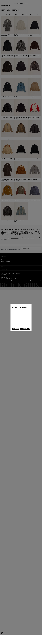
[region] (20, 317)
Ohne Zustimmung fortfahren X (26, 305)
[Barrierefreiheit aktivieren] (2, 633)
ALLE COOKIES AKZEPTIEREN (25, 328)
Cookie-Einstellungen (15, 328)
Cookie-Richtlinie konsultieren (19, 325)
